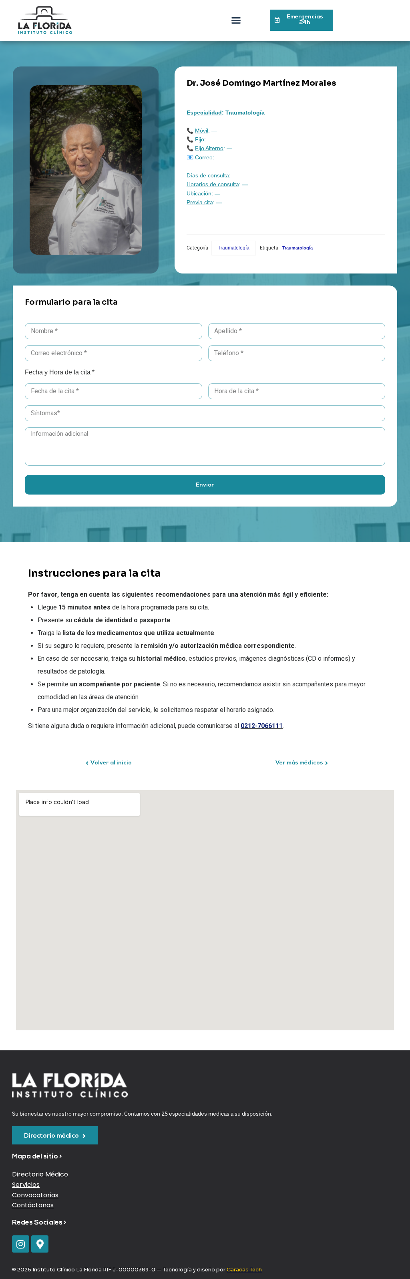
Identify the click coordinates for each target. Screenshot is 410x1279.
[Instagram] (20, 1244)
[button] (236, 20)
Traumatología (233, 248)
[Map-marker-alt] (39, 1244)
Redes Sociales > (39, 1222)
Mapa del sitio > (37, 1156)
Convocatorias (35, 1195)
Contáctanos (33, 1205)
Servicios (26, 1184)
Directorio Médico (40, 1174)
